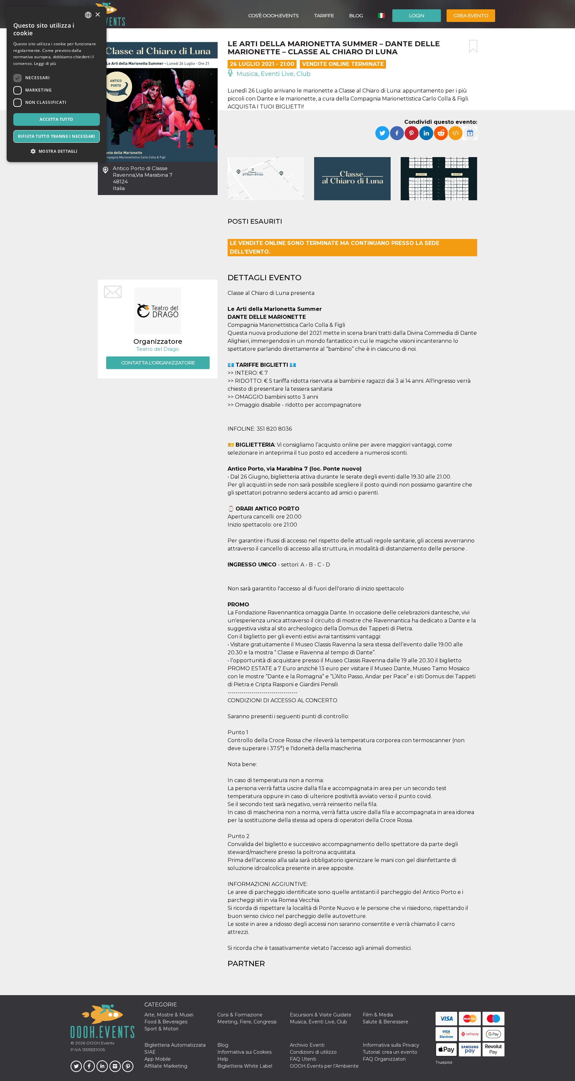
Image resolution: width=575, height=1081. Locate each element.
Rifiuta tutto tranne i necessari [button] (56, 136)
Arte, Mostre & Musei (168, 1015)
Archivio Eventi (307, 1045)
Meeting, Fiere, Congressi (247, 1022)
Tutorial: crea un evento (390, 1052)
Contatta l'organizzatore (158, 362)
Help (222, 1059)
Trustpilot (444, 1062)
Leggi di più (45, 63)
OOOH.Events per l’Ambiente (324, 1066)
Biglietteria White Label (244, 1066)
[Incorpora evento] (456, 133)
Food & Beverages (165, 1022)
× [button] (97, 14)
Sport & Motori (161, 1029)
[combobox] (88, 15)
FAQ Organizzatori (384, 1059)
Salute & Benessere (385, 1022)
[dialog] (56, 84)
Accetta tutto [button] (56, 119)
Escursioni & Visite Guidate (320, 1015)
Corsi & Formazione (240, 1015)
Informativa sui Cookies (244, 1052)
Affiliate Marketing (165, 1066)
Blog (356, 15)
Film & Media (378, 1015)
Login (416, 15)
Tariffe (324, 15)
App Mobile (157, 1059)
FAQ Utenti (303, 1059)
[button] (56, 151)
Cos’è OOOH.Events (273, 15)
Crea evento (471, 15)
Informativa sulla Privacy (391, 1045)
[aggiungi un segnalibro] (473, 46)
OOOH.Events (99, 1042)
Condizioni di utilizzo (313, 1052)
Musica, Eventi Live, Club (272, 74)
